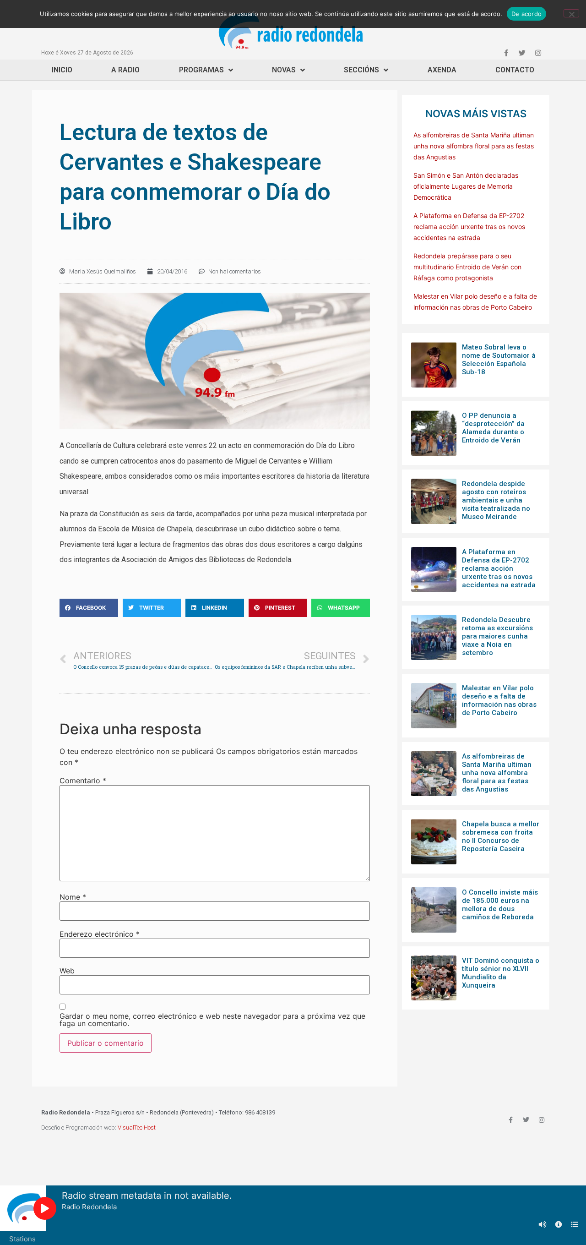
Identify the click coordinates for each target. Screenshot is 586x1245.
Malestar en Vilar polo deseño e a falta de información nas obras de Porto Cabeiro (499, 700)
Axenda (442, 70)
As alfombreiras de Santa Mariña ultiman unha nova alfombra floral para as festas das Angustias (473, 146)
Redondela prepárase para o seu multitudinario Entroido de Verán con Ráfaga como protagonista (467, 267)
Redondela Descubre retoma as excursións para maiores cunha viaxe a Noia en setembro (497, 636)
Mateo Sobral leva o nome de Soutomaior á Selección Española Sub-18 (499, 359)
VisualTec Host (137, 1127)
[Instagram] (538, 53)
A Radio (125, 70)
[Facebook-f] (506, 53)
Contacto (514, 70)
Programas (201, 70)
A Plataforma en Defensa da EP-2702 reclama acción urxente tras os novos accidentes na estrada (469, 226)
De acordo (526, 13)
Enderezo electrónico (100, 934)
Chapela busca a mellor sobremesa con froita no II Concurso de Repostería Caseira (500, 836)
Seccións (361, 70)
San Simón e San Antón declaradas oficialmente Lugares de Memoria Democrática (465, 186)
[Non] (571, 13)
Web (67, 970)
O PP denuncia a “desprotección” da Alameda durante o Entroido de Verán (493, 427)
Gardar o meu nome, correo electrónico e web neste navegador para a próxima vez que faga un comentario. (212, 1019)
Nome (73, 897)
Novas (284, 70)
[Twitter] (522, 53)
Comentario (83, 780)
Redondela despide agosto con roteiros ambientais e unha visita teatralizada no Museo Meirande (496, 500)
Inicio (62, 70)
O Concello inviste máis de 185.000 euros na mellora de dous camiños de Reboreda (500, 904)
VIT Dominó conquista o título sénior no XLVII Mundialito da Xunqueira (500, 972)
